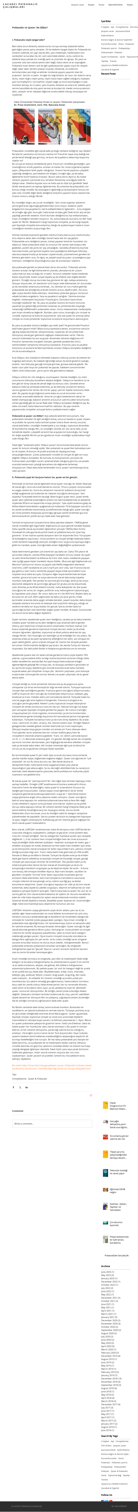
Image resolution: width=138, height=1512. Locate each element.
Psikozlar (118, 52)
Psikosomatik (107, 52)
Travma (113, 61)
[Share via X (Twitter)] (20, 1087)
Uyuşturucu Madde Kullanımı (114, 65)
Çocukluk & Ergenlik (110, 69)
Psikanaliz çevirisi (109, 48)
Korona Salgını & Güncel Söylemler (116, 40)
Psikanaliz (129, 44)
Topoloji (104, 61)
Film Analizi (106, 1445)
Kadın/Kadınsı (107, 35)
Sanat (122, 56)
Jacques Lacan (107, 31)
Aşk (112, 27)
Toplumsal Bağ (114, 1475)
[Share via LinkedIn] (26, 1087)
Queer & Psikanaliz (37, 1078)
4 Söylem (105, 27)
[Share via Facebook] (13, 1087)
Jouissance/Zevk (123, 31)
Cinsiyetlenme (19, 1078)
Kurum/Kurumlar (109, 44)
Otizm (121, 44)
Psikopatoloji (124, 48)
